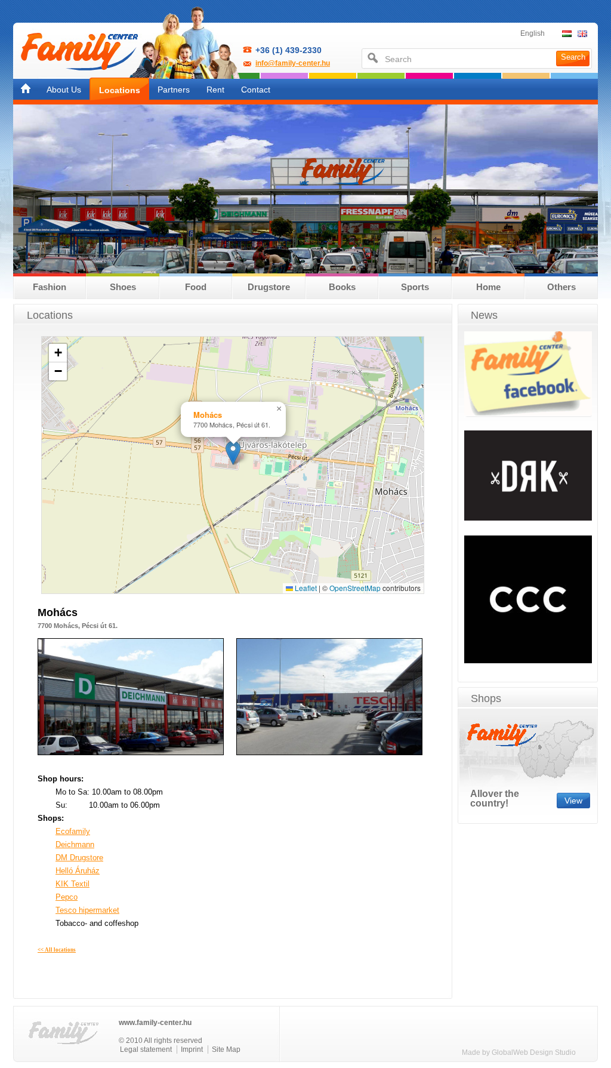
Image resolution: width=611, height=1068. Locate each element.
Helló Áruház (77, 870)
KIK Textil (72, 883)
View (573, 800)
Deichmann (74, 844)
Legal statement (146, 1049)
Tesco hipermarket (87, 910)
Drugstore (269, 287)
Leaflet (305, 588)
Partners (174, 89)
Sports (415, 287)
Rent (215, 89)
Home (488, 287)
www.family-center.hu (155, 1022)
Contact (255, 89)
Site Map (226, 1049)
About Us (64, 89)
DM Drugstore (79, 857)
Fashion (49, 287)
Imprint (192, 1049)
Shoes (123, 287)
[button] (233, 453)
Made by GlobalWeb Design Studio (519, 1052)
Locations (119, 90)
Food (195, 287)
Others (561, 287)
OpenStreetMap (355, 588)
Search (573, 57)
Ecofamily (72, 831)
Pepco (66, 896)
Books (342, 287)
